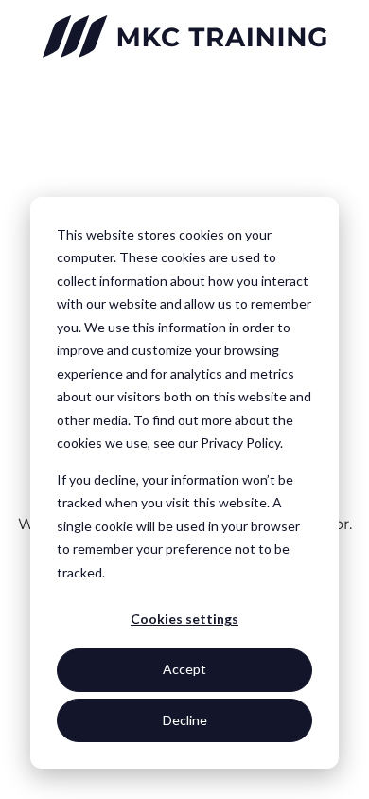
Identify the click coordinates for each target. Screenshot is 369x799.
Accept (184, 669)
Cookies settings (184, 619)
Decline (185, 720)
